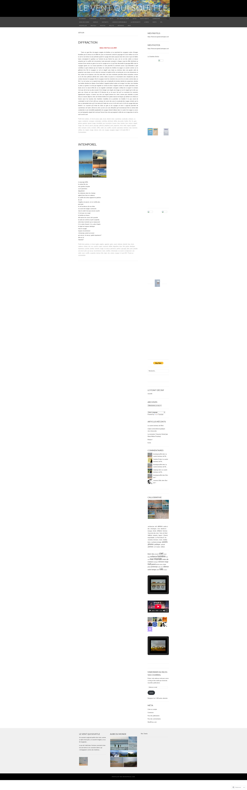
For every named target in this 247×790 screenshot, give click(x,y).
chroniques (153, 528)
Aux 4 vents (144, 18)
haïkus (150, 535)
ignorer (89, 123)
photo (157, 564)
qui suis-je (90, 251)
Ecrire (149, 442)
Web (129, 25)
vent (157, 569)
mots (160, 539)
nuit (83, 125)
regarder (133, 125)
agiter (97, 244)
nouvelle (150, 393)
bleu (153, 554)
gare (135, 121)
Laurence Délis (157, 480)
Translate (160, 414)
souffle (109, 127)
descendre (121, 121)
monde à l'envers (153, 539)
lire (165, 537)
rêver (121, 125)
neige (166, 562)
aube (101, 119)
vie (83, 130)
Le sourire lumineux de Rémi (156, 425)
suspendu (93, 253)
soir (133, 251)
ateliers (87, 119)
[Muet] (164, 611)
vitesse (96, 130)
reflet (125, 125)
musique (155, 561)
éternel (109, 119)
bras (129, 244)
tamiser (98, 253)
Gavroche (156, 18)
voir (103, 130)
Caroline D (156, 459)
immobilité (99, 123)
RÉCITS (111, 25)
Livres (146, 22)
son (105, 127)
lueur (118, 123)
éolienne (120, 244)
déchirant (110, 121)
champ (85, 246)
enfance (159, 531)
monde (158, 559)
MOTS (154, 22)
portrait (163, 544)
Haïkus (95, 22)
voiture (112, 253)
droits (154, 531)
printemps (154, 566)
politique (157, 544)
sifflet (98, 127)
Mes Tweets (144, 733)
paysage (96, 125)
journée (87, 248)
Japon (160, 535)
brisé (132, 244)
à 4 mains (82, 18)
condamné (85, 121)
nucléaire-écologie (156, 542)
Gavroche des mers (153, 533)
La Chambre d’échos (153, 56)
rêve (162, 566)
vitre (100, 130)
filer (124, 246)
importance (81, 248)
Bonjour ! (150, 439)
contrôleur (104, 121)
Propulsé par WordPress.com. (123, 776)
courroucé (105, 246)
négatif (135, 123)
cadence (80, 246)
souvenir (114, 127)
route (103, 251)
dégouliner (116, 246)
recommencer (97, 251)
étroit (112, 119)
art (156, 526)
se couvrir (121, 251)
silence (166, 567)
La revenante (135, 22)
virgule (87, 130)
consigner (91, 121)
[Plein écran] (167, 611)
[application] (158, 607)
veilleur (80, 130)
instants (155, 535)
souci (83, 253)
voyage (107, 130)
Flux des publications (153, 715)
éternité (125, 244)
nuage (80, 125)
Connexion (151, 712)
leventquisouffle (157, 454)
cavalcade (125, 119)
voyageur (112, 130)
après (111, 244)
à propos (93, 18)
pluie (128, 248)
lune (126, 123)
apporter (107, 244)
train (130, 127)
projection (116, 125)
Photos (102, 25)
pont (131, 248)
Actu (111, 18)
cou (92, 246)
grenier (80, 123)
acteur (97, 119)
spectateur (120, 127)
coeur (165, 554)
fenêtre (126, 121)
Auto (134, 18)
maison (131, 123)
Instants (105, 22)
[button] (155, 505)
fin (132, 121)
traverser (134, 127)
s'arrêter (108, 251)
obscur (87, 125)
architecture (151, 526)
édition (163, 547)
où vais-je (107, 248)
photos (151, 544)
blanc (149, 554)
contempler (98, 121)
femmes (165, 531)
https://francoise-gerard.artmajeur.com (158, 36)
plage (164, 564)
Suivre (151, 692)
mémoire (161, 562)
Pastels (93, 25)
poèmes (87, 244)
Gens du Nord (84, 22)
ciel (89, 246)
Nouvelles (83, 25)
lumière (123, 123)
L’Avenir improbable (119, 22)
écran (104, 119)
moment (97, 248)
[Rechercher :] (168, 18)
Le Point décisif (159, 537)
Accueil (103, 18)
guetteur (85, 123)
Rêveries (121, 25)
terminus (126, 127)
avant (115, 244)
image (94, 123)
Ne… (161, 22)
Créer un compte (152, 709)
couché (96, 246)
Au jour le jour (123, 18)
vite (109, 253)
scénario (93, 127)
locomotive (109, 123)
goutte (127, 246)
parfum (119, 248)
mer (152, 559)
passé (91, 125)
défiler (115, 121)
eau (149, 556)
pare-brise (113, 248)
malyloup (155, 470)
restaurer (84, 127)
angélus (102, 244)
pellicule (101, 125)
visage (91, 130)
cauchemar (118, 119)
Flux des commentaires (154, 719)
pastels (165, 542)
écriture (165, 569)
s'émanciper (114, 251)
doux (120, 246)
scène (89, 127)
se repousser (128, 251)
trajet (105, 253)
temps (154, 569)
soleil (102, 127)
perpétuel (107, 125)
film (130, 121)
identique (132, 246)
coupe (100, 246)
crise (158, 528)
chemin (157, 554)
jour (104, 123)
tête (102, 253)
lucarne (114, 123)
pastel (153, 564)
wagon (117, 130)
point (111, 125)
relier (79, 127)
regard (129, 125)
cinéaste (130, 119)
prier (85, 251)
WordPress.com (152, 722)
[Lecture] (150, 611)
